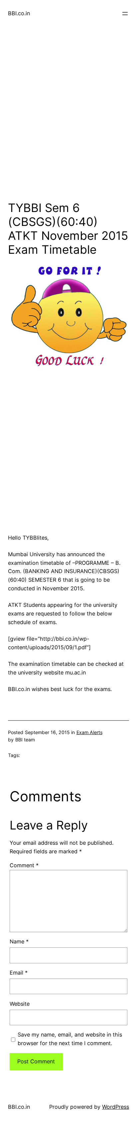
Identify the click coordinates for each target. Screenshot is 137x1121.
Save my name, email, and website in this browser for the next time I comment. (70, 1038)
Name (19, 941)
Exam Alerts (89, 732)
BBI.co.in (19, 13)
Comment (24, 865)
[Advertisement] (68, 119)
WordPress (115, 1106)
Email (19, 972)
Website (20, 1003)
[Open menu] (125, 14)
